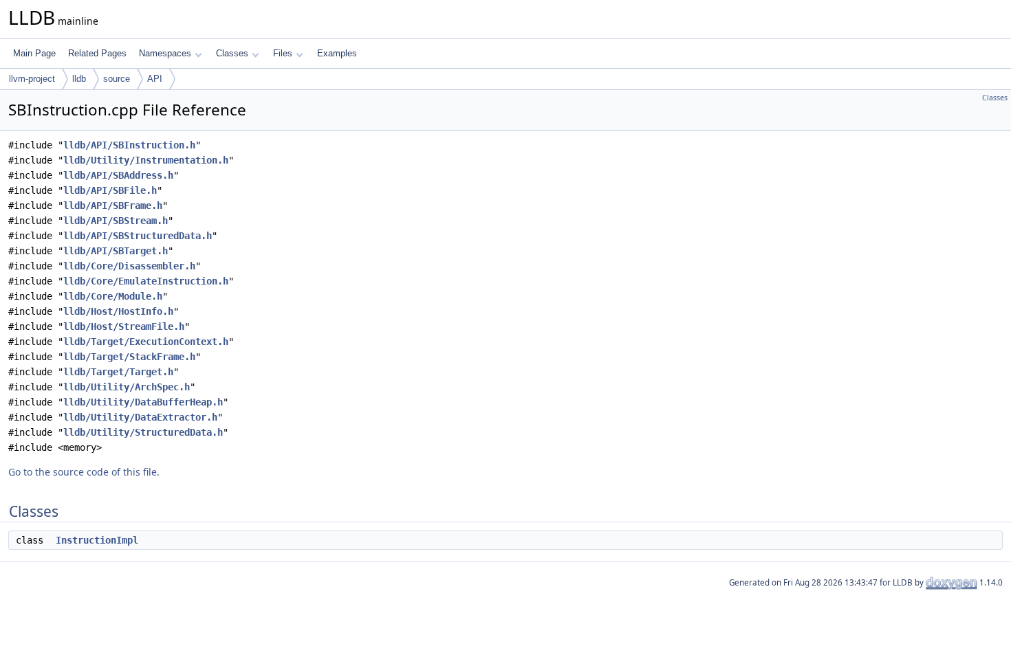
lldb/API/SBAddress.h (118, 175)
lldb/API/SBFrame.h (112, 205)
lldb (79, 79)
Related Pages (97, 53)
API (154, 79)
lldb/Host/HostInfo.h (118, 311)
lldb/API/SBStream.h (115, 220)
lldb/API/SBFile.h (110, 190)
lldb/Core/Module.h (112, 296)
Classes (232, 53)
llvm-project (32, 79)
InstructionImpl (97, 540)
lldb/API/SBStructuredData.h (137, 235)
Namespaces (165, 53)
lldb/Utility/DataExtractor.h (140, 417)
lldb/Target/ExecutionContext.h (145, 341)
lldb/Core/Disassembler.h (129, 265)
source (116, 79)
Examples (337, 53)
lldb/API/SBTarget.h (115, 250)
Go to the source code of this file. (84, 471)
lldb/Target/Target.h (118, 371)
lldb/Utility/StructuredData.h (143, 432)
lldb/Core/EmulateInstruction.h (145, 281)
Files (282, 53)
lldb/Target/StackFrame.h (129, 356)
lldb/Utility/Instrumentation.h (145, 160)
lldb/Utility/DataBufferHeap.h (143, 402)
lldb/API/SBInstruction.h (129, 145)
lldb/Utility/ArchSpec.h (126, 386)
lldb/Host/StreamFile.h (123, 326)
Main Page (34, 53)
